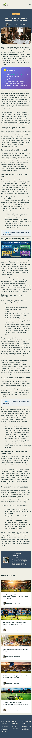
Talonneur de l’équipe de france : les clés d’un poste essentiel (16, 676)
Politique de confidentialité (25, 728)
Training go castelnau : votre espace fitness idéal (15, 650)
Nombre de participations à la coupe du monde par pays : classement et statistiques (16, 596)
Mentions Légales (26, 726)
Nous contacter (5, 729)
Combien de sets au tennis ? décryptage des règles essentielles (15, 703)
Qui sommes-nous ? (4, 727)
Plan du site (4, 731)
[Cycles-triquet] (5, 4)
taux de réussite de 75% (18, 74)
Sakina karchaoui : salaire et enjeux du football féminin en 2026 (15, 623)
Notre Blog (14, 726)
